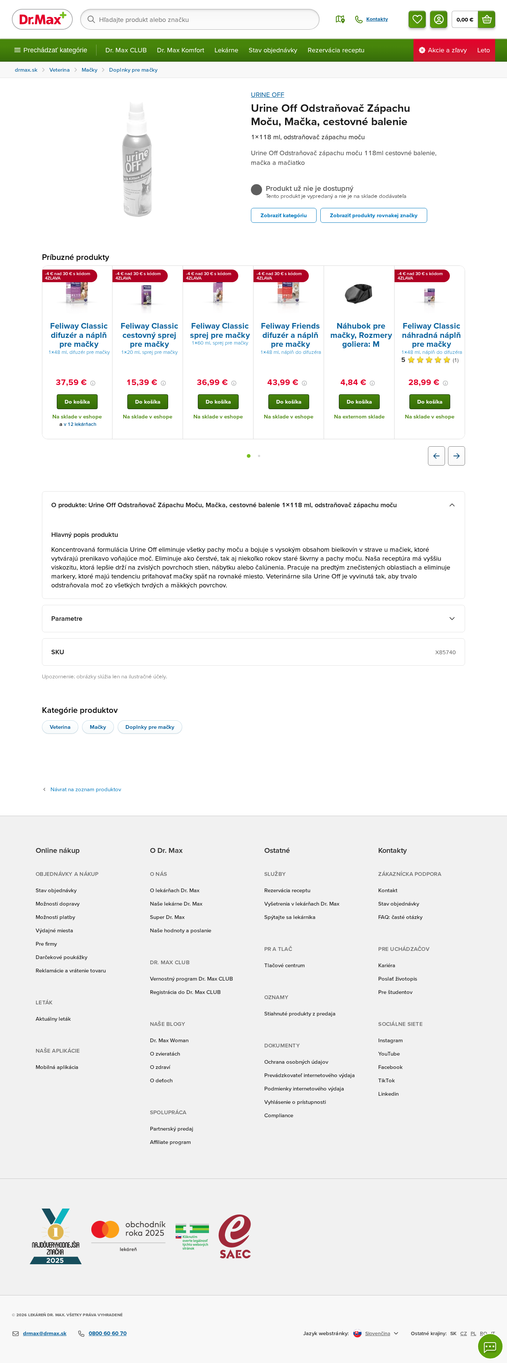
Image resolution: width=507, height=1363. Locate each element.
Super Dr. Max (167, 917)
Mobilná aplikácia (57, 1067)
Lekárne (226, 50)
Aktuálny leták (53, 1018)
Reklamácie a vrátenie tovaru (71, 970)
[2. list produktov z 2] (259, 456)
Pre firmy (46, 943)
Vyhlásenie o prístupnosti (295, 1102)
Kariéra (386, 965)
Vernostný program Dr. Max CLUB (191, 978)
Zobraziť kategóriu (284, 215)
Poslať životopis (397, 978)
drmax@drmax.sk (44, 1333)
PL (473, 1333)
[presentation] (77, 293)
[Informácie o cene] (93, 383)
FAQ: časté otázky (400, 917)
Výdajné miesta (54, 930)
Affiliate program (170, 1142)
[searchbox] (200, 19)
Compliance (278, 1115)
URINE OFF (267, 94)
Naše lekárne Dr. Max (176, 903)
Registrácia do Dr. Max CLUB (185, 992)
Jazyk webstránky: (326, 1333)
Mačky (98, 727)
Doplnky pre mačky (149, 727)
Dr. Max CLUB (126, 50)
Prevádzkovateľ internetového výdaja (309, 1075)
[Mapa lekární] (340, 19)
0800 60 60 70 (108, 1333)
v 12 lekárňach (80, 424)
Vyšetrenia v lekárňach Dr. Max (301, 903)
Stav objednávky (273, 50)
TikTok (386, 1080)
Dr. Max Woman (169, 1040)
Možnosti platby (55, 917)
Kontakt (388, 890)
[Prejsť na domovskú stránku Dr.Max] (42, 19)
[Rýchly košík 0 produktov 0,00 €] (486, 19)
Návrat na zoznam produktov (85, 789)
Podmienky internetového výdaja (304, 1088)
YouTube (389, 1053)
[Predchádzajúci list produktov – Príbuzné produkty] (436, 456)
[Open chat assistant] (490, 1346)
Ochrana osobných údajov (296, 1062)
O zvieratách (165, 1053)
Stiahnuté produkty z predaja (300, 1013)
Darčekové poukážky (61, 957)
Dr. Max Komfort (180, 50)
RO (483, 1333)
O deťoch (161, 1080)
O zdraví (160, 1067)
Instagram (390, 1040)
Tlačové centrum (284, 965)
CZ (463, 1333)
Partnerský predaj (171, 1128)
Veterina (60, 727)
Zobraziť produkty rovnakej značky (374, 215)
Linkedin (388, 1093)
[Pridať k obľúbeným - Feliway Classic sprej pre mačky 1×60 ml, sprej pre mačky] (245, 274)
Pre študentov (395, 992)
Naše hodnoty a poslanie (180, 930)
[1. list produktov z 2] (248, 456)
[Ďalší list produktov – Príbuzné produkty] (456, 456)
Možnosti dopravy (57, 903)
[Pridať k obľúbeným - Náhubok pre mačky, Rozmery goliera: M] (386, 274)
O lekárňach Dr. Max (174, 890)
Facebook (390, 1067)
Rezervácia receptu (336, 50)
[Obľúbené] (417, 19)
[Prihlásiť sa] (438, 19)
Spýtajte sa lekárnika (289, 917)
